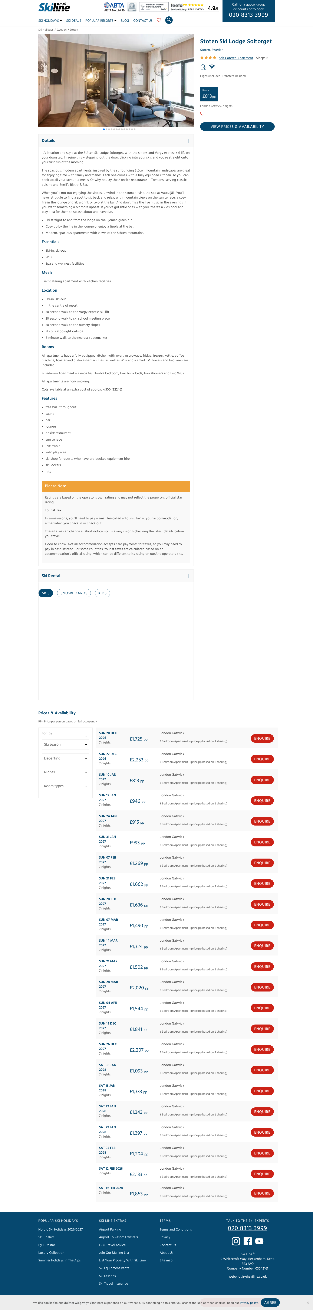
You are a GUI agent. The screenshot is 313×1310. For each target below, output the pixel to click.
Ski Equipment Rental (114, 1268)
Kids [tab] (102, 593)
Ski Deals (73, 20)
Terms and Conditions (176, 1229)
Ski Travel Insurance (113, 1283)
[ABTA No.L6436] (115, 10)
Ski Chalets (46, 1237)
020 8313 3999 (248, 15)
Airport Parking (110, 1229)
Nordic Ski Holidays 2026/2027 (60, 1229)
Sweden (61, 30)
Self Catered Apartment (236, 58)
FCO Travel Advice (112, 1245)
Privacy (165, 1237)
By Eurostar (46, 1245)
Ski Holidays (48, 20)
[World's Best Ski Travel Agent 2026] (133, 10)
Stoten (74, 30)
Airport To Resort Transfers (118, 1237)
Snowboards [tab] (74, 593)
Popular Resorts (99, 20)
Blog (125, 20)
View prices (237, 126)
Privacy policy (249, 1302)
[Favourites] (159, 21)
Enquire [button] (262, 738)
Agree (270, 1302)
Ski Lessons (107, 1276)
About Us (166, 1252)
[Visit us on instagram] (236, 1241)
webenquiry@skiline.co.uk (247, 1276)
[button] (189, 80)
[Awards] (154, 10)
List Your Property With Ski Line (122, 1260)
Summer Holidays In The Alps (59, 1260)
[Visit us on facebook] (247, 1241)
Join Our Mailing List (114, 1252)
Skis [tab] (46, 593)
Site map (166, 1260)
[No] (308, 1302)
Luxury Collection (51, 1252)
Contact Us (142, 20)
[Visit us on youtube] (259, 1241)
